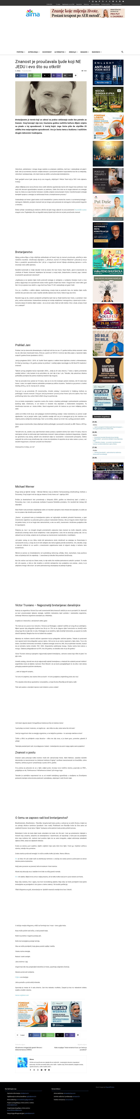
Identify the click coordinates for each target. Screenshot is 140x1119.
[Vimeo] (113, 1)
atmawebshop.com (69, 1093)
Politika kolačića (105, 4)
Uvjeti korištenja (95, 4)
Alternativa (59, 52)
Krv (16, 859)
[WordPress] (119, 1)
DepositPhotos (110, 1087)
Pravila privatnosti (116, 4)
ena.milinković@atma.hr (14, 1110)
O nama (58, 4)
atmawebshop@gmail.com (25, 1099)
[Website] (116, 1)
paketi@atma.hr (29, 1113)
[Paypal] (99, 1)
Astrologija (33, 52)
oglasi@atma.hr (31, 1096)
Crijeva (17, 977)
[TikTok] (106, 1)
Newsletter (79, 4)
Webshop (86, 4)
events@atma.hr (12, 1105)
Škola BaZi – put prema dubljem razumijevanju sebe (108, 439)
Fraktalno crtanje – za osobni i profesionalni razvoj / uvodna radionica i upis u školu (107, 443)
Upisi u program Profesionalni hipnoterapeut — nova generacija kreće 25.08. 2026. (108, 428)
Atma (18, 71)
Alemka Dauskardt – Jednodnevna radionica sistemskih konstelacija (107, 453)
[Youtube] (123, 1)
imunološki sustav (81, 210)
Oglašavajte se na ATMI (68, 4)
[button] (122, 52)
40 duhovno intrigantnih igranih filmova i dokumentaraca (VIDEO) (28, 1049)
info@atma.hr (24, 1093)
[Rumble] (102, 1)
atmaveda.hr (69, 1099)
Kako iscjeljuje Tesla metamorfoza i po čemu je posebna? (70, 1049)
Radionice (96, 52)
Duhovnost (47, 52)
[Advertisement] (70, 34)
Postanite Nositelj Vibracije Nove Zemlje (106, 437)
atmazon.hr (76, 1096)
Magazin (83, 52)
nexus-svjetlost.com (22, 995)
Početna (20, 52)
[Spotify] (42, 1070)
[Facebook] (89, 1)
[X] (109, 1)
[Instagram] (92, 1)
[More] (75, 75)
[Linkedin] (96, 1)
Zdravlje (72, 52)
